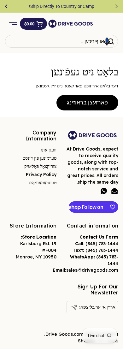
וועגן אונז (48, 150)
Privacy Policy (41, 174)
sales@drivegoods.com (92, 270)
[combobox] (61, 41)
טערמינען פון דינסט (39, 158)
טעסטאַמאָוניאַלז (42, 183)
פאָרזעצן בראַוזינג (87, 102)
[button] (33, 24)
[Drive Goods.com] (70, 23)
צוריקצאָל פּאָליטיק (40, 166)
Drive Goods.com (64, 334)
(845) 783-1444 (101, 243)
